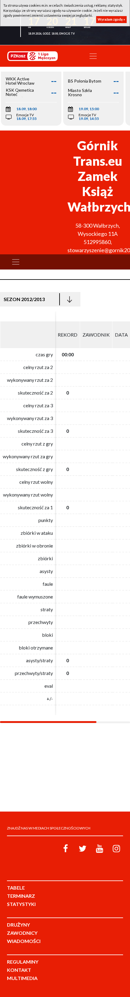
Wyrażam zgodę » (111, 19)
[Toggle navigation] (93, 56)
